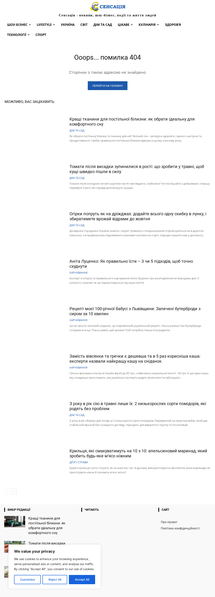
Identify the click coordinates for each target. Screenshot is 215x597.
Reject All (55, 579)
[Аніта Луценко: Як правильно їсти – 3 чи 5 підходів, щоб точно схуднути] (35, 272)
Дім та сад (76, 130)
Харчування (78, 272)
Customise (27, 579)
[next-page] (14, 491)
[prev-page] (7, 491)
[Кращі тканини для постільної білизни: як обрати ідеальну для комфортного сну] (35, 130)
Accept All (82, 579)
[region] (54, 567)
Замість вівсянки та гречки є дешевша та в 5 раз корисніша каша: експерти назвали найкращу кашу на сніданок (135, 359)
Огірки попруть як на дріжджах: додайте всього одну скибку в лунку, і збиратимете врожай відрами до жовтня (137, 216)
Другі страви (78, 462)
